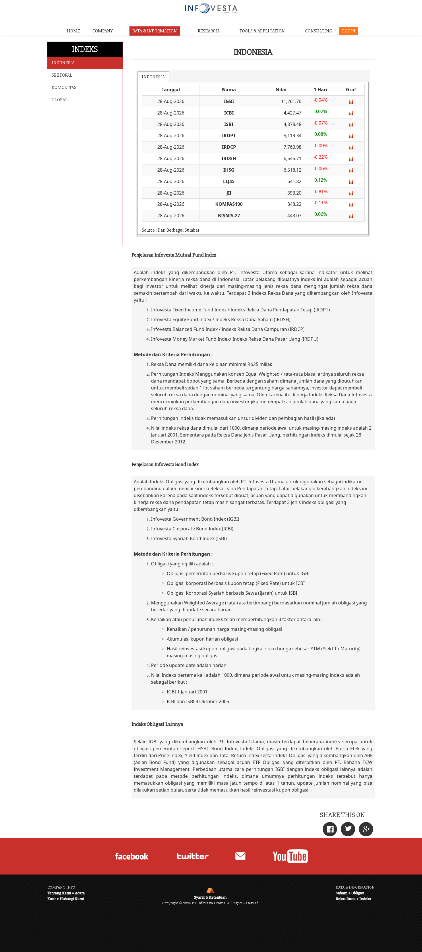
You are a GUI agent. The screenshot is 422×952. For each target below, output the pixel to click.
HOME (73, 31)
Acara (80, 893)
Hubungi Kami (72, 898)
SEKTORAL (62, 75)
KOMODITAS (64, 87)
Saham (341, 893)
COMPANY (102, 31)
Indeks (365, 898)
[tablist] (253, 153)
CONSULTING (318, 31)
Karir (51, 898)
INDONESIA (63, 63)
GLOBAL (60, 100)
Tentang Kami (59, 893)
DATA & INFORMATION (154, 31)
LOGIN (348, 31)
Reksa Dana (345, 898)
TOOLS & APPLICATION (262, 31)
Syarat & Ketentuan (210, 897)
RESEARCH (208, 31)
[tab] (153, 76)
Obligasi (357, 893)
